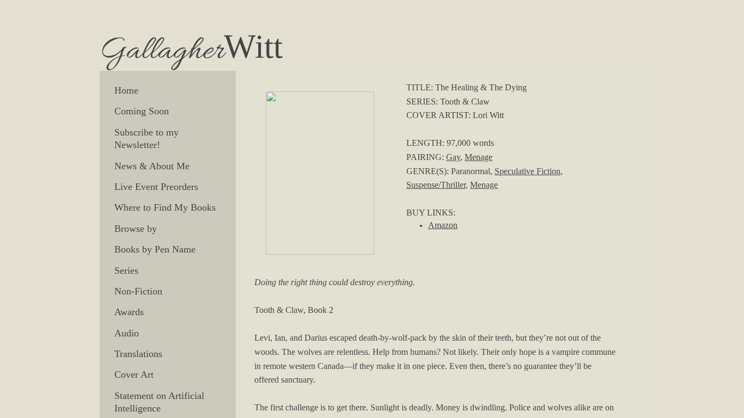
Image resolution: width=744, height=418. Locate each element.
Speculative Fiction (527, 171)
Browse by (135, 228)
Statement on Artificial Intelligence (159, 402)
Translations (138, 353)
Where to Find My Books (165, 207)
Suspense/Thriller (436, 184)
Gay (453, 157)
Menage (478, 157)
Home (126, 90)
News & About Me (152, 166)
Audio (126, 333)
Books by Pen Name (155, 249)
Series (126, 270)
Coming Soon (141, 111)
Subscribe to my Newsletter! (146, 138)
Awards (129, 311)
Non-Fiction (138, 291)
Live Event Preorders (156, 186)
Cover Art (134, 374)
